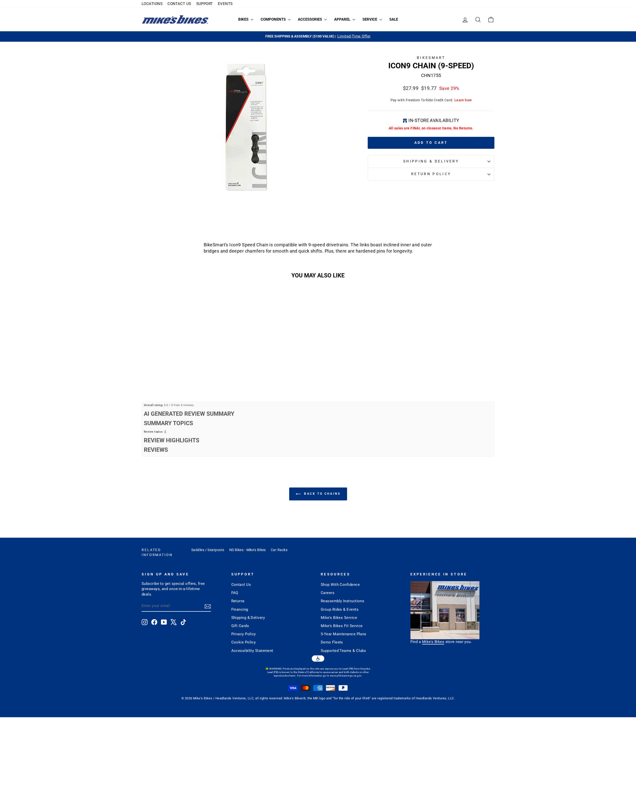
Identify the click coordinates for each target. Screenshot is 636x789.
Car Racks (279, 550)
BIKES (243, 19)
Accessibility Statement (252, 650)
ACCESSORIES (310, 19)
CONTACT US (179, 3)
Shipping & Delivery (431, 161)
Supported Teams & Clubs (343, 650)
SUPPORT (204, 3)
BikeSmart (431, 58)
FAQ (234, 593)
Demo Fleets (332, 642)
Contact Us (241, 584)
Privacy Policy (243, 634)
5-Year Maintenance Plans (343, 634)
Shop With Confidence (340, 584)
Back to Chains (322, 493)
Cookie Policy (243, 642)
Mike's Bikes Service (339, 617)
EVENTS (225, 3)
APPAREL (342, 19)
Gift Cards (240, 626)
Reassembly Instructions (342, 601)
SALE (393, 19)
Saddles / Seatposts (207, 550)
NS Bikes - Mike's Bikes (247, 550)
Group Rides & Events (339, 609)
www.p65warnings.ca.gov (345, 675)
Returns (238, 601)
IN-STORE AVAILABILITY (433, 120)
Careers (327, 593)
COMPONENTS (274, 19)
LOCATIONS (152, 3)
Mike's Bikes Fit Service (342, 626)
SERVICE (370, 19)
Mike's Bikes (433, 641)
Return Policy (431, 174)
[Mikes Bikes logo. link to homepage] (175, 19)
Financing (239, 609)
